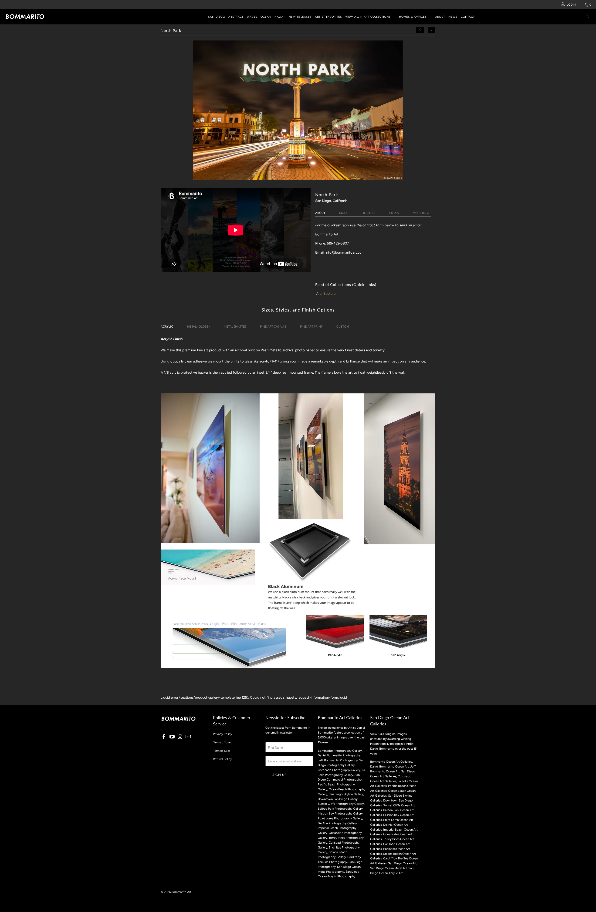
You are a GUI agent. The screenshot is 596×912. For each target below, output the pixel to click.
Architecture (325, 294)
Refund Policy (222, 759)
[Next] (432, 30)
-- (395, 17)
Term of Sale (221, 750)
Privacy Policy (222, 734)
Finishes (368, 213)
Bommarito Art (181, 892)
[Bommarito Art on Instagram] (180, 737)
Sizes (343, 213)
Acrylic (167, 326)
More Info (421, 213)
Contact (468, 17)
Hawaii (279, 17)
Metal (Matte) (235, 326)
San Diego (216, 17)
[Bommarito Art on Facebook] (164, 737)
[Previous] (420, 30)
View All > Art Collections (368, 17)
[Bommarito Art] (50, 16)
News (452, 17)
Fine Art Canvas (273, 326)
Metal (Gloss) (198, 326)
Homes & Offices (413, 17)
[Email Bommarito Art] (188, 737)
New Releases (300, 17)
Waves (252, 17)
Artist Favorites (328, 17)
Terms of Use (221, 742)
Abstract (236, 17)
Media (394, 213)
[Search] (587, 17)
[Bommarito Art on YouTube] (172, 737)
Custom (342, 326)
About (440, 17)
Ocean (266, 17)
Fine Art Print (311, 326)
